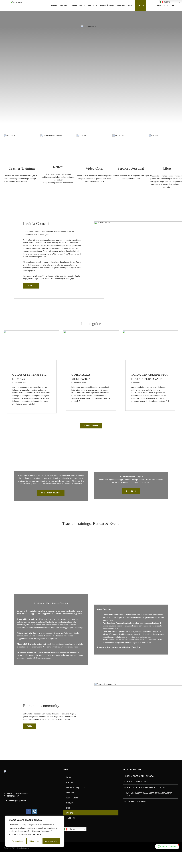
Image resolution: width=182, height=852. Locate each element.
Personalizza (17, 841)
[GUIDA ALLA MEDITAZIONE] (91, 347)
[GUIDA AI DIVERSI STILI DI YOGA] (31, 347)
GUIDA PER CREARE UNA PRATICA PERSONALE (145, 787)
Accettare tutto (51, 841)
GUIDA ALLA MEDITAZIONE (136, 782)
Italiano (71, 829)
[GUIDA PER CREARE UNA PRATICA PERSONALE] (150, 347)
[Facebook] (28, 811)
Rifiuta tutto (34, 841)
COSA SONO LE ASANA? (135, 801)
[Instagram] (34, 811)
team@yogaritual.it (18, 801)
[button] (167, 846)
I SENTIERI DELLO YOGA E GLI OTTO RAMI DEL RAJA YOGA (148, 794)
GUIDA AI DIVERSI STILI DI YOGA (138, 776)
